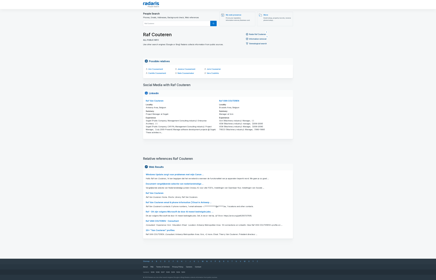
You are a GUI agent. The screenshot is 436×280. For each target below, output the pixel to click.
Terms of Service (163, 267)
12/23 (183, 272)
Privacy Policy (177, 267)
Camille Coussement (157, 73)
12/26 (168, 272)
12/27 (163, 272)
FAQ (151, 267)
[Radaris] (151, 3)
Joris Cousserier (214, 69)
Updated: (146, 272)
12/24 (178, 272)
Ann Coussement (155, 69)
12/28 (158, 272)
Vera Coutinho (213, 73)
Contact (198, 267)
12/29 (152, 272)
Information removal (257, 39)
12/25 (173, 272)
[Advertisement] (218, 53)
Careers (189, 267)
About (145, 267)
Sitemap (146, 261)
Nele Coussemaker (186, 73)
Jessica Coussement (186, 69)
